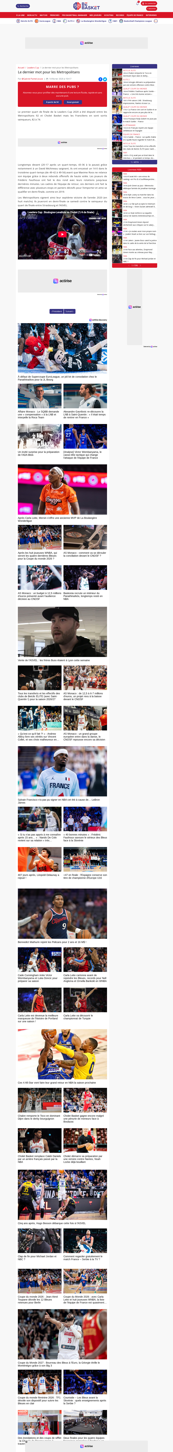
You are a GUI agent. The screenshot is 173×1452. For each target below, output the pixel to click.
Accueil (21, 67)
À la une (20, 15)
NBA (59, 21)
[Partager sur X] (105, 79)
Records (120, 15)
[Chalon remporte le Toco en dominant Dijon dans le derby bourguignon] (117, 73)
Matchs (43, 15)
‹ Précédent (56, 311)
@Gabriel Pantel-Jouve (32, 78)
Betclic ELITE (27, 21)
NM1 (115, 21)
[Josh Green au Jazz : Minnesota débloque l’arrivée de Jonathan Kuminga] (117, 185)
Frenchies (54, 15)
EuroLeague (45, 21)
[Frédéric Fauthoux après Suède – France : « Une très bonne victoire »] (117, 91)
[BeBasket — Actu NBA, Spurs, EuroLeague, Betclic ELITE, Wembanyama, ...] (86, 5)
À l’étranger (129, 125)
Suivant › (70, 311)
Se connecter (150, 3)
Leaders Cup (33, 67)
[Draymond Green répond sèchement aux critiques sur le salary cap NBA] (117, 222)
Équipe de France (135, 15)
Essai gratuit (73, 102)
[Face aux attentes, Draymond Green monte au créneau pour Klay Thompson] (117, 249)
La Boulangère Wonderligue (93, 21)
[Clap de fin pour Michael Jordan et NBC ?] (117, 258)
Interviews (151, 15)
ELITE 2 (71, 21)
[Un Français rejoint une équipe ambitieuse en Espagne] (117, 127)
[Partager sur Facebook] (100, 79)
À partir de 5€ (52, 102)
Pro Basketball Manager (74, 15)
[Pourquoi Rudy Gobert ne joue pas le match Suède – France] (117, 118)
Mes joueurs (95, 15)
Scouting (108, 15)
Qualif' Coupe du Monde (135, 88)
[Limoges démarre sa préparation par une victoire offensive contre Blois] (117, 82)
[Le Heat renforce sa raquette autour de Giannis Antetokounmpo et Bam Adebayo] (117, 213)
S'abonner (151, 8)
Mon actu (32, 15)
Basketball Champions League (138, 21)
